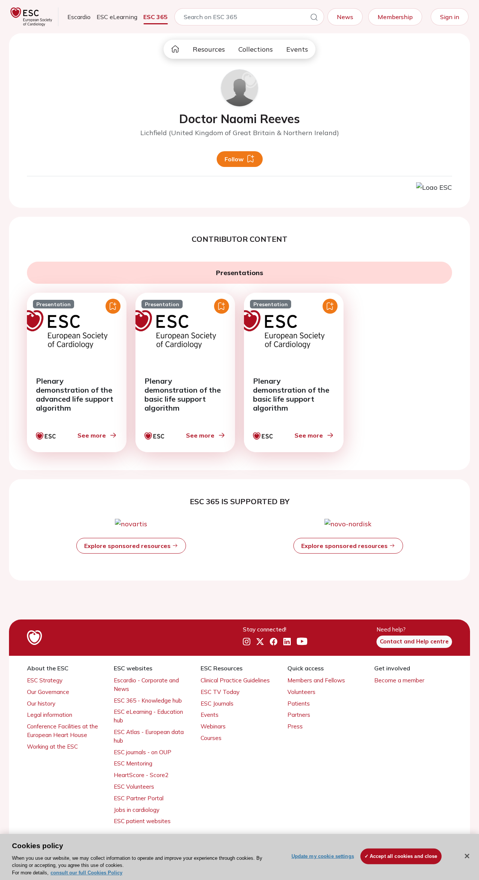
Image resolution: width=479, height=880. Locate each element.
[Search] (314, 18)
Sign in (449, 17)
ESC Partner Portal (139, 798)
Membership (395, 17)
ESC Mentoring (133, 763)
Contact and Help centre (414, 641)
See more (91, 435)
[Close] (467, 856)
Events (297, 49)
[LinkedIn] (287, 642)
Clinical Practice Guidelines (235, 680)
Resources (209, 49)
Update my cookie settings (323, 856)
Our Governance (48, 691)
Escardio (79, 17)
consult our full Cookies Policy (86, 872)
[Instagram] (246, 642)
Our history (41, 703)
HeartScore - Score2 (141, 775)
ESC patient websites (142, 821)
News (345, 17)
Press (295, 726)
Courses (211, 738)
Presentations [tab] (239, 272)
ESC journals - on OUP (142, 752)
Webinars (213, 726)
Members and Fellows (316, 680)
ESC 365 (155, 17)
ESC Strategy (44, 680)
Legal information (49, 714)
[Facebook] (273, 642)
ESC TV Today (220, 691)
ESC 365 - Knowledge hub (148, 700)
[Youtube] (302, 642)
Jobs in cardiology (136, 809)
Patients (298, 703)
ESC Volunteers (134, 786)
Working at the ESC (52, 746)
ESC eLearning (117, 17)
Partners (298, 714)
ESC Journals (217, 703)
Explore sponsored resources (128, 545)
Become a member (399, 680)
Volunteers (301, 691)
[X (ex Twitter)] (260, 642)
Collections (255, 49)
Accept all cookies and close (403, 856)
